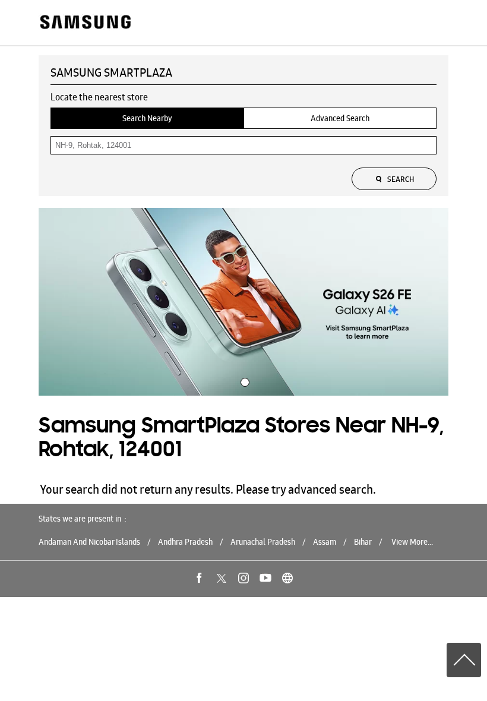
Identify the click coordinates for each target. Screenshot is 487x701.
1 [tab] (243, 381)
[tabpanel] (243, 302)
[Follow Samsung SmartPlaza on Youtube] (265, 578)
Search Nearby (147, 118)
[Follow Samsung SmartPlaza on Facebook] (199, 578)
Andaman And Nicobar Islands (89, 542)
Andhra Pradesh (185, 542)
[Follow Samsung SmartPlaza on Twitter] (221, 578)
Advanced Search (340, 118)
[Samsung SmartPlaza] (85, 23)
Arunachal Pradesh (262, 542)
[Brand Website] (287, 578)
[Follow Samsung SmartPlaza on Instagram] (243, 578)
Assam (324, 542)
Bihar (363, 542)
